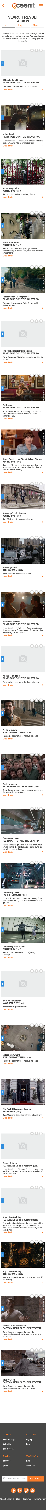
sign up (29, 1439)
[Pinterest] (26, 1492)
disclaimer (26, 1499)
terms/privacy (40, 1499)
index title (7, 1444)
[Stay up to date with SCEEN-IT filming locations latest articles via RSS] (32, 1492)
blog (18, 1499)
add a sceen (8, 1449)
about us (6, 1461)
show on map (9, 1439)
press (5, 1465)
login (28, 1444)
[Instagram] (20, 1492)
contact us (30, 1465)
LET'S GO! (35, 1478)
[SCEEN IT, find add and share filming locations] (24, 10)
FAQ (28, 1461)
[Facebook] (13, 1492)
